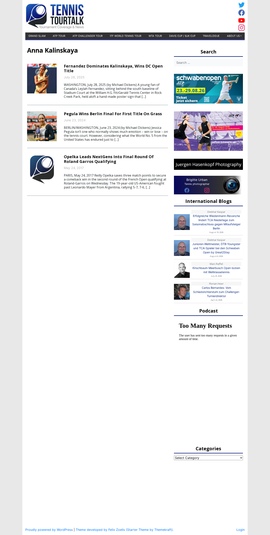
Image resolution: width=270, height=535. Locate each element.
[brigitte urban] (186, 190)
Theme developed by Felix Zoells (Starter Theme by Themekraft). (125, 530)
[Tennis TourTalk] (54, 16)
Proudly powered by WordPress (49, 530)
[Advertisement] (205, 16)
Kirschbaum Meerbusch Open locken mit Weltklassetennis (216, 270)
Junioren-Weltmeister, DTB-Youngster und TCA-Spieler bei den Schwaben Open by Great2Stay (216, 248)
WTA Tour (155, 35)
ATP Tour (59, 35)
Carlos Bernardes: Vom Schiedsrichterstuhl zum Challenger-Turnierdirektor (216, 292)
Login (240, 530)
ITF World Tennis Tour (125, 35)
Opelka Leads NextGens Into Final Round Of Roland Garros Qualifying (109, 159)
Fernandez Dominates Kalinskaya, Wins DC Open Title (113, 68)
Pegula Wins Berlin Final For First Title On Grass (113, 113)
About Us (233, 35)
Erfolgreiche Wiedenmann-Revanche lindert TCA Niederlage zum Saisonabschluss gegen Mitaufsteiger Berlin (216, 222)
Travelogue (211, 35)
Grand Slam (36, 35)
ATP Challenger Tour (88, 35)
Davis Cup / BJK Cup (182, 35)
